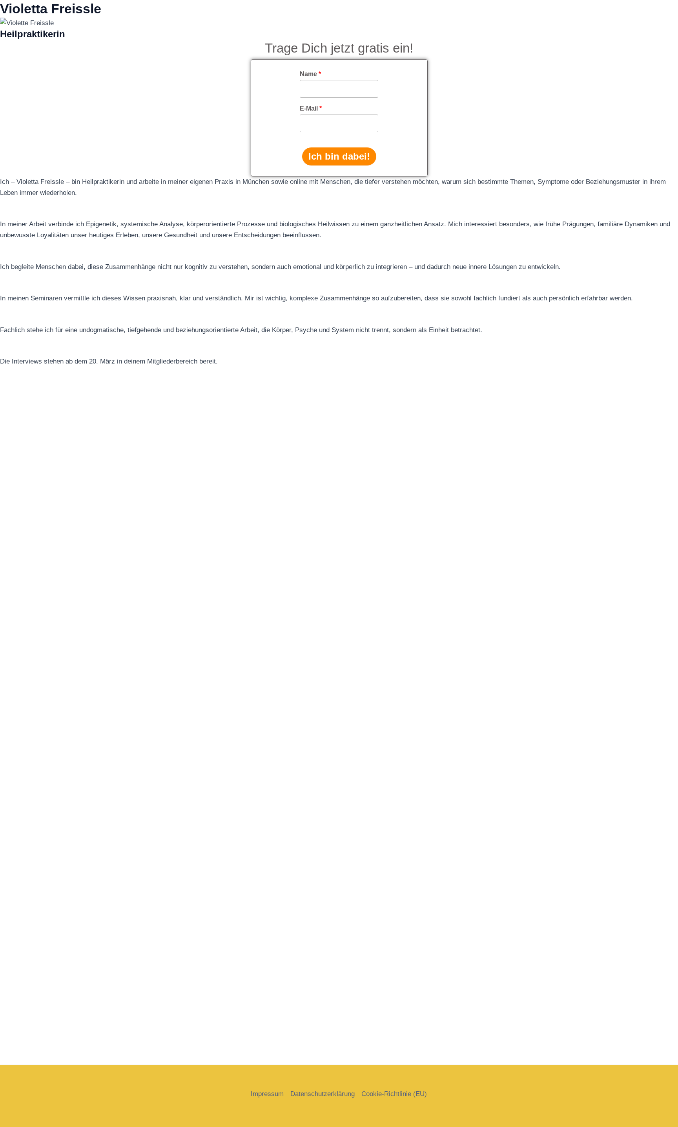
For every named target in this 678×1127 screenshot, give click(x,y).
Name (310, 74)
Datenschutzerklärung (322, 1094)
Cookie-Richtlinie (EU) (394, 1094)
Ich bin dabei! (339, 156)
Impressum (267, 1094)
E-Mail (311, 108)
